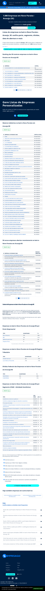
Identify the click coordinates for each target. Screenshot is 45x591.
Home (7, 563)
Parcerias (23, 2)
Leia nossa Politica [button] (12, 589)
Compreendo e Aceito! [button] (38, 588)
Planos (13, 2)
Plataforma (10, 2)
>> (30, 90)
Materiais (11, 4)
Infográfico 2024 (20, 570)
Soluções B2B (18, 2)
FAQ (18, 567)
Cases (18, 565)
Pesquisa (7, 567)
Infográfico (8, 570)
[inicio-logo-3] (5, 3)
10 (28, 90)
